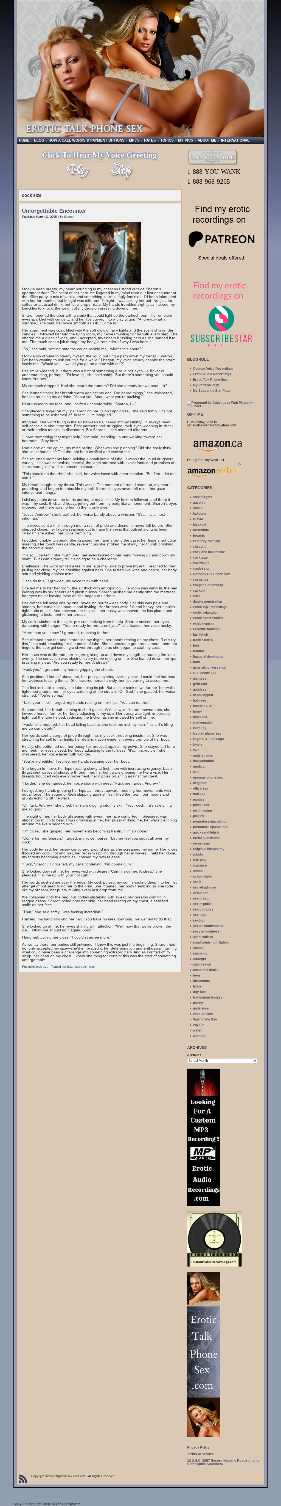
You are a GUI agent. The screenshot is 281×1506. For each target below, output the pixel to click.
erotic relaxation (205, 612)
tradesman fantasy (208, 997)
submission (202, 964)
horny (197, 711)
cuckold (199, 590)
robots (198, 854)
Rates (150, 140)
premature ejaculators (210, 827)
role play (199, 860)
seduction (200, 893)
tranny (198, 1003)
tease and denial (205, 970)
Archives (194, 1055)
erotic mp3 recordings (210, 607)
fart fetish (200, 634)
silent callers (203, 937)
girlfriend (200, 684)
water (197, 1030)
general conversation (209, 667)
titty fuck (200, 992)
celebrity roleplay (206, 541)
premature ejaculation (210, 821)
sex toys (199, 915)
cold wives (201, 563)
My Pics (185, 140)
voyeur (198, 1025)
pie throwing (202, 810)
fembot (198, 651)
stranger (199, 959)
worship (199, 1036)
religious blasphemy (208, 849)
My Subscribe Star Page (212, 391)
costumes (201, 579)
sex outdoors (203, 909)
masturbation (203, 761)
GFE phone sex (205, 673)
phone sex (201, 805)
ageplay (199, 502)
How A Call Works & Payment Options (87, 140)
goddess (199, 689)
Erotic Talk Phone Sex (210, 380)
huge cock (81, 966)
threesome (201, 981)
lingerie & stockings (208, 739)
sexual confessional (208, 926)
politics (198, 816)
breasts (199, 535)
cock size (41, 966)
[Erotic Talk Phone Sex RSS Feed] (22, 1478)
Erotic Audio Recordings (212, 374)
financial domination (208, 656)
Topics (167, 140)
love (196, 750)
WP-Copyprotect (68, 1503)
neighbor (200, 783)
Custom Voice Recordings (213, 369)
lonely (197, 744)
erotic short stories (208, 618)
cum (196, 596)
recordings (201, 843)
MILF (196, 772)
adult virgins (202, 497)
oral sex (199, 794)
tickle (197, 986)
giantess (199, 678)
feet (196, 645)
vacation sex (203, 1014)
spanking (200, 953)
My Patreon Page (206, 385)
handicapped (203, 695)
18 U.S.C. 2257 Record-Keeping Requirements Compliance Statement (223, 1462)
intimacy (199, 728)
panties (198, 799)
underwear (201, 1008)
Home (24, 140)
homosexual (202, 706)
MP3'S (134, 140)
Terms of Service (200, 1454)
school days (202, 876)
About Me (207, 140)
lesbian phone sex (207, 733)
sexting (198, 920)
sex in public (202, 904)
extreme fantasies (207, 629)
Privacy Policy (198, 1447)
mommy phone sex (208, 777)
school (198, 871)
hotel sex (200, 717)
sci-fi (197, 882)
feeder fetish (203, 640)
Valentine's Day (205, 1019)
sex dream (201, 898)
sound (198, 948)
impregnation (203, 722)
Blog (39, 140)
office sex (200, 788)
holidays (199, 700)
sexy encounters (206, 931)
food (196, 662)
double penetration (207, 601)
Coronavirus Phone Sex (211, 574)
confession (201, 568)
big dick (67, 966)
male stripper (203, 755)
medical (199, 766)
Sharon (69, 216)
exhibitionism (203, 623)
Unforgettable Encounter (54, 211)
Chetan (47, 1503)
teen (196, 975)
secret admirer (204, 887)
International (235, 140)
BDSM (198, 519)
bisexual (199, 524)
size (92, 966)
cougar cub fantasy (208, 585)
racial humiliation (206, 838)
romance (200, 865)
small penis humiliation (211, 942)
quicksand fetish (206, 832)
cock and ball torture (209, 552)
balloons (199, 513)
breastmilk (201, 530)
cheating (199, 546)
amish (198, 508)
